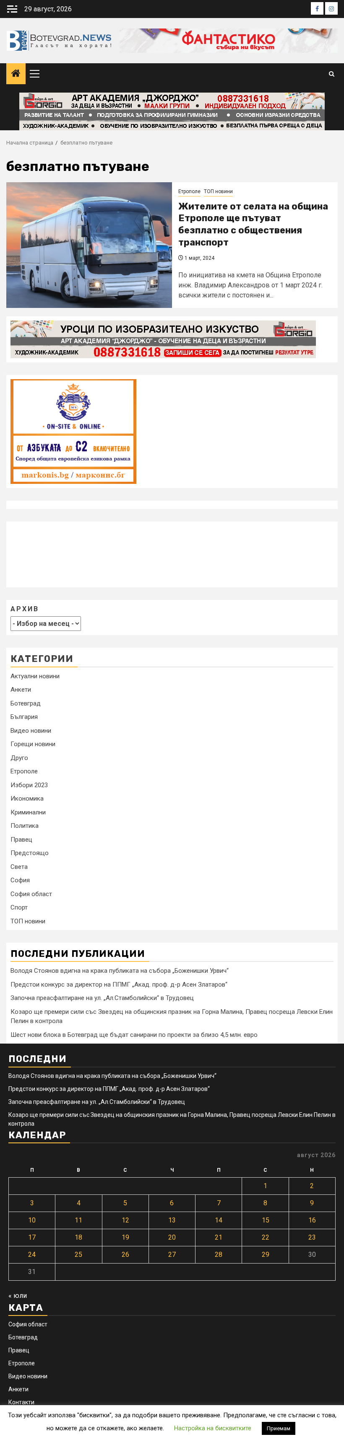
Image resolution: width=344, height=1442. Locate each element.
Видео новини (30, 730)
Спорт (19, 907)
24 (32, 1255)
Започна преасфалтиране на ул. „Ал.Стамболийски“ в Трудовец (102, 998)
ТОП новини (218, 191)
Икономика (27, 798)
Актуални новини (35, 676)
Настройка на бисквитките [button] (212, 1428)
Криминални (28, 812)
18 (78, 1237)
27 (172, 1255)
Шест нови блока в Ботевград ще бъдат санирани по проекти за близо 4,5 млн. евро (134, 1035)
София (20, 880)
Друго (19, 758)
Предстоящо (29, 853)
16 (312, 1220)
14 (218, 1220)
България (24, 717)
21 (218, 1237)
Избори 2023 (29, 785)
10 (32, 1220)
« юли (17, 1296)
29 (265, 1255)
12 (125, 1220)
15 (265, 1220)
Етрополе (189, 191)
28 (218, 1255)
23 (312, 1237)
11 (78, 1220)
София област (31, 894)
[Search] (331, 74)
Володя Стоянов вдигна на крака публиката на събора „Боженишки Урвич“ (119, 970)
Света (19, 867)
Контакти (21, 1402)
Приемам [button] (278, 1428)
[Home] (16, 74)
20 (172, 1237)
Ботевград (25, 703)
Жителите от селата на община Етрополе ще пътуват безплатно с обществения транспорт (253, 224)
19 (125, 1237)
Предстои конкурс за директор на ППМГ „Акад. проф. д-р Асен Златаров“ (118, 984)
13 (172, 1220)
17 (32, 1237)
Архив (24, 609)
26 (125, 1255)
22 (265, 1237)
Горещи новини (32, 744)
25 (78, 1255)
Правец (21, 839)
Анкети (20, 689)
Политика (24, 826)
